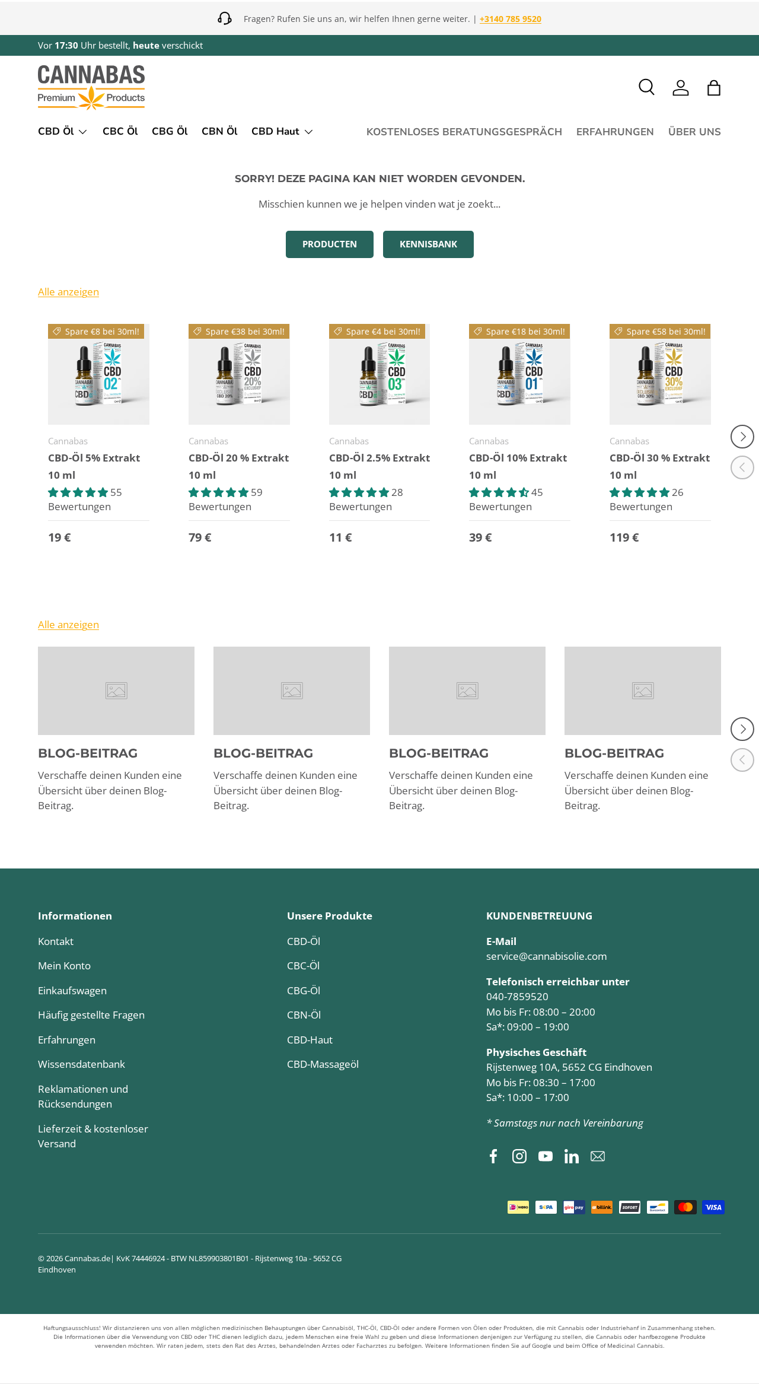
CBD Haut (275, 131)
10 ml (61, 475)
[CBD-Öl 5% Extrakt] (98, 374)
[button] (714, 88)
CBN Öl (219, 131)
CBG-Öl (303, 990)
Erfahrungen (66, 1039)
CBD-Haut (310, 1039)
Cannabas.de (87, 1258)
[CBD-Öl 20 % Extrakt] (239, 374)
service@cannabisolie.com (546, 956)
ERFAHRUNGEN (615, 132)
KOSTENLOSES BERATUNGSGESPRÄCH (464, 132)
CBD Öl (56, 131)
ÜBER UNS (694, 132)
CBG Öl (169, 131)
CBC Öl (120, 131)
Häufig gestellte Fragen (91, 1015)
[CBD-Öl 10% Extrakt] (519, 374)
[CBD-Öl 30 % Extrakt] (660, 374)
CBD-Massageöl (323, 1064)
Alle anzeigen (68, 291)
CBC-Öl (303, 965)
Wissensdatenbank (81, 1064)
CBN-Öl (304, 1015)
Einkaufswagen (72, 990)
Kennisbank (428, 244)
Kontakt (56, 941)
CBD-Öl (303, 941)
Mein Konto (64, 965)
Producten (329, 244)
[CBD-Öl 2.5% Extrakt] (379, 374)
